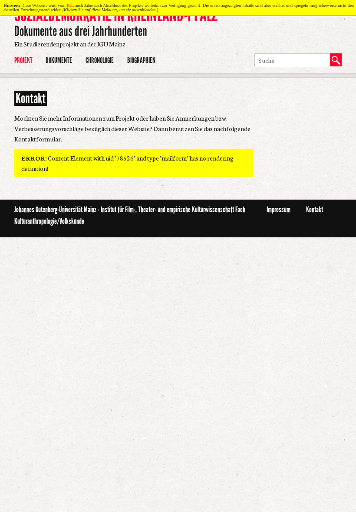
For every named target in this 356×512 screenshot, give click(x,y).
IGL (70, 5)
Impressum (278, 209)
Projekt (23, 60)
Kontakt (314, 209)
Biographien (141, 60)
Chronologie (100, 60)
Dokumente (59, 60)
